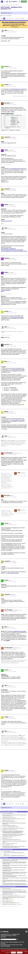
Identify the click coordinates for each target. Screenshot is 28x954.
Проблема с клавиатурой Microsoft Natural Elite (11, 896)
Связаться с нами (4, 942)
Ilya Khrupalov (9, 15)
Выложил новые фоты (6, 888)
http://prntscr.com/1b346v (17, 317)
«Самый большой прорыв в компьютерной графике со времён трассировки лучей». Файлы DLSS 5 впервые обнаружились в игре (14, 884)
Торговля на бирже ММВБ (7, 813)
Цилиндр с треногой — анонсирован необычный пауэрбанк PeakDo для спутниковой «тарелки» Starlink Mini (14, 860)
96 (12, 18)
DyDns (2, 291)
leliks (18, 473)
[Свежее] (7, 2)
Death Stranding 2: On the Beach (8, 821)
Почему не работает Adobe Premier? (9, 902)
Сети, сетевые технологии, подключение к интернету (10, 5)
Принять (13, 952)
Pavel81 (6, 84)
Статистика (3, 943)
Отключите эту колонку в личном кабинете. (9, 906)
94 (9, 18)
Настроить (20, 952)
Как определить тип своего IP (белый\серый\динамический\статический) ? (12, 249)
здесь (11, 13)
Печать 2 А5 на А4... (5, 899)
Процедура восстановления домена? (9, 904)
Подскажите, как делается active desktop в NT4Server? (12, 889)
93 (7, 18)
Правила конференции (13, 942)
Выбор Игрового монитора (7, 836)
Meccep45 (7, 103)
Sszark (6, 523)
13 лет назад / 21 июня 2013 (10, 206)
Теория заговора (7, 851)
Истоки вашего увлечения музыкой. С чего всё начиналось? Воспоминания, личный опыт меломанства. (13, 835)
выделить (5, 113)
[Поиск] (19, 2)
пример (17, 301)
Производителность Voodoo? (7, 894)
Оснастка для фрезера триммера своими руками (13, 852)
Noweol (6, 66)
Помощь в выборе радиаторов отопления (10, 839)
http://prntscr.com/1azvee (17, 89)
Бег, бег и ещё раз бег (6, 844)
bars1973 (6, 344)
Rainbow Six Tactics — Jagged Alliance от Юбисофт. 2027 (14, 855)
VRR (4, 854)
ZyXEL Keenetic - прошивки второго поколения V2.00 (11, 8)
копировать (10, 113)
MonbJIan (7, 258)
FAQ (23, 942)
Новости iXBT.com (4, 857)
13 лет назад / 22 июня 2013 (10, 524)
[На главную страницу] (2, 1)
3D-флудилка (4, 838)
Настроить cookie (15, 944)
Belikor (6, 150)
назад (2, 18)
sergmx (6, 717)
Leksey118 (7, 137)
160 (18, 18)
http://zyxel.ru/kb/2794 (6, 221)
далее (23, 18)
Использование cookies (6, 944)
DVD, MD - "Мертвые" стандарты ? (8, 843)
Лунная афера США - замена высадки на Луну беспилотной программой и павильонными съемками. (13, 847)
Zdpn (5, 30)
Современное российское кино (8, 817)
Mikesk (6, 412)
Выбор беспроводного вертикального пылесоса (11, 818)
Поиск (20, 942)
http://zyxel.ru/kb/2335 (13, 573)
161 (20, 18)
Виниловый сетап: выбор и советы (8, 829)
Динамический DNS (5, 290)
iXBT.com (2, 948)
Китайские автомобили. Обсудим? (8, 825)
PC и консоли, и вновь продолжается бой (10, 826)
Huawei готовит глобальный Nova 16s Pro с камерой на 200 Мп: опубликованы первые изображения (14, 876)
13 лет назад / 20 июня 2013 (10, 31)
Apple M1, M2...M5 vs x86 (6, 820)
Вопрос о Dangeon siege (6, 901)
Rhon (5, 361)
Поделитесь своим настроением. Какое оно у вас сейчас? (13, 828)
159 (16, 18)
